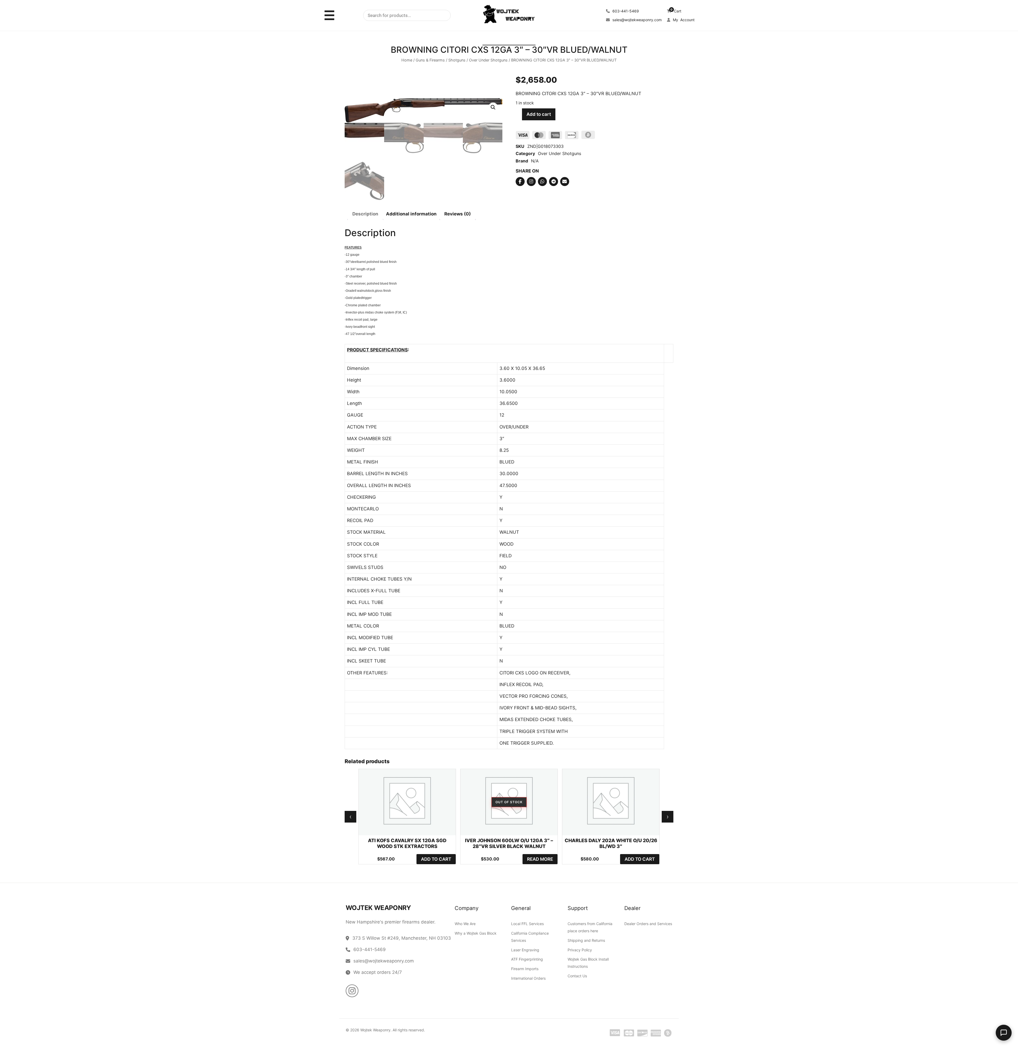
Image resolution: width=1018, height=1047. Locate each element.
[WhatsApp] (542, 181)
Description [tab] (365, 214)
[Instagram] (531, 181)
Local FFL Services (527, 923)
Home (406, 60)
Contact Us (577, 976)
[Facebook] (520, 181)
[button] (493, 107)
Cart (675, 11)
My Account (683, 19)
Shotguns (457, 60)
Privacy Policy (580, 949)
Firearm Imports (524, 968)
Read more (540, 859)
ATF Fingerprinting (527, 959)
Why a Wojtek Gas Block (476, 933)
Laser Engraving (525, 949)
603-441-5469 (625, 11)
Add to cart (538, 114)
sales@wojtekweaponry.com (636, 19)
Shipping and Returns (586, 940)
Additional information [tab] (411, 214)
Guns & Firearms (430, 60)
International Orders (528, 978)
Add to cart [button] (436, 859)
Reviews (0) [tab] (457, 214)
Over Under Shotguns (488, 60)
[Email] (564, 181)
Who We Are (465, 923)
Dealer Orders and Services (648, 923)
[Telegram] (553, 181)
